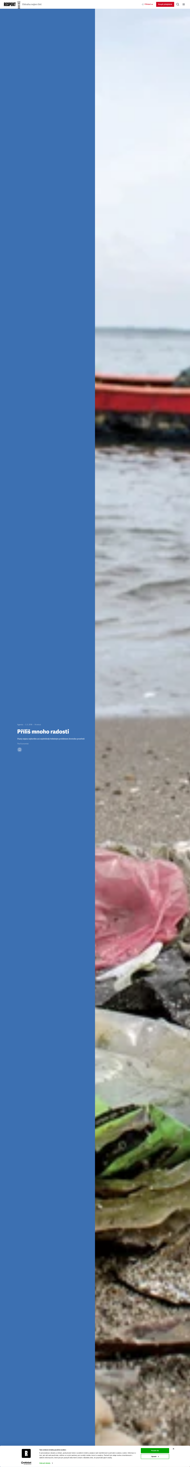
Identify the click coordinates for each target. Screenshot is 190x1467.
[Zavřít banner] (173, 1448)
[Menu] (183, 4)
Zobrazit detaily (44, 1463)
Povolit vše (155, 1450)
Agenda (20, 725)
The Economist (22, 744)
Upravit (153, 1456)
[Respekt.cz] (10, 4)
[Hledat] (177, 4)
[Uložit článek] (19, 749)
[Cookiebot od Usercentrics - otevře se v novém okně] (26, 1463)
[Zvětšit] (142, 738)
